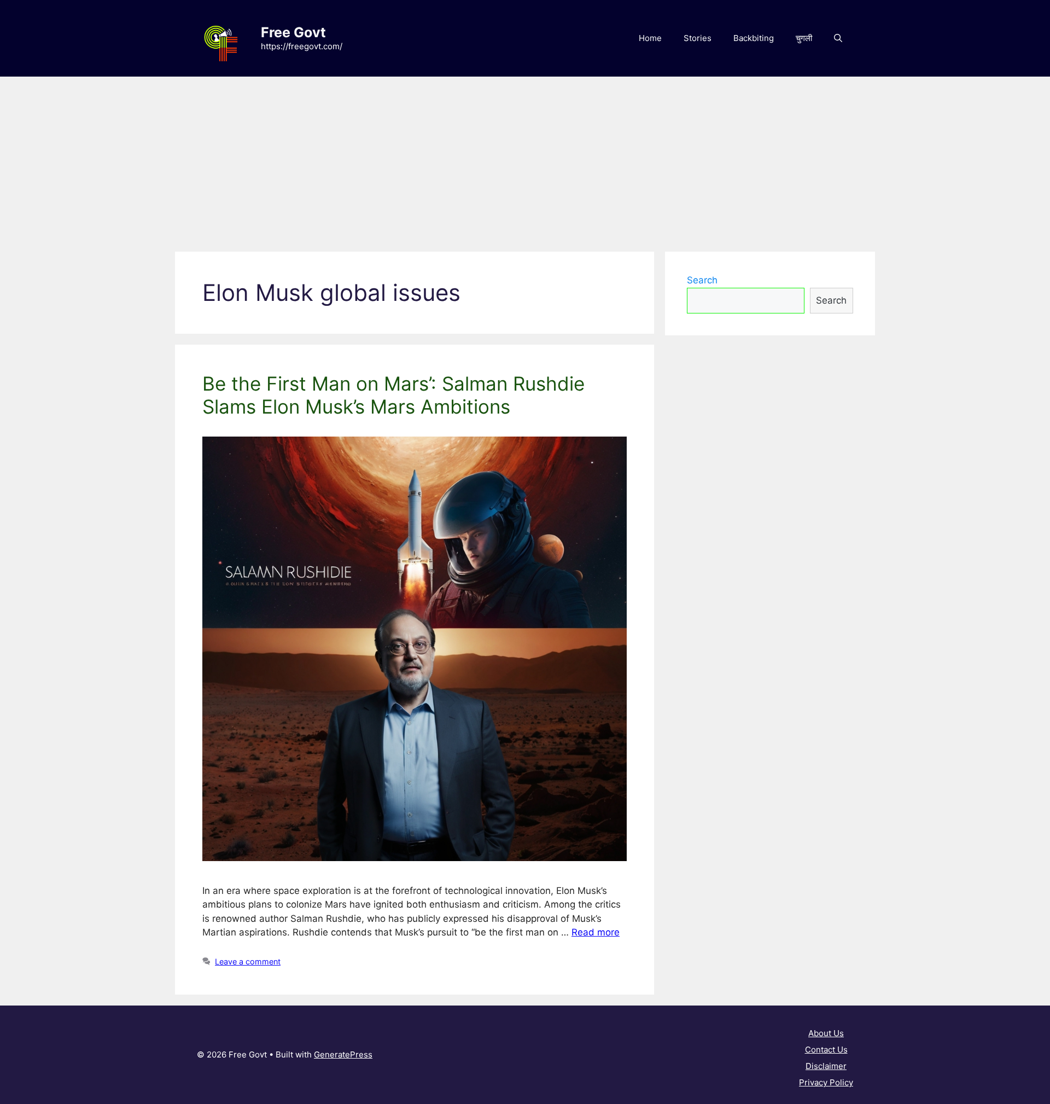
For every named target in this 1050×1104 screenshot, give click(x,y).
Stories (697, 38)
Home (650, 38)
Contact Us (826, 1049)
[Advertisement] (525, 158)
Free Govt (293, 32)
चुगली (804, 38)
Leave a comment (248, 961)
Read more (595, 932)
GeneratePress (343, 1054)
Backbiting (753, 38)
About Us (826, 1033)
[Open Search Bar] (838, 38)
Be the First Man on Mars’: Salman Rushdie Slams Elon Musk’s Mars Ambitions (393, 395)
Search (702, 280)
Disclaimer (826, 1066)
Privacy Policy (826, 1082)
